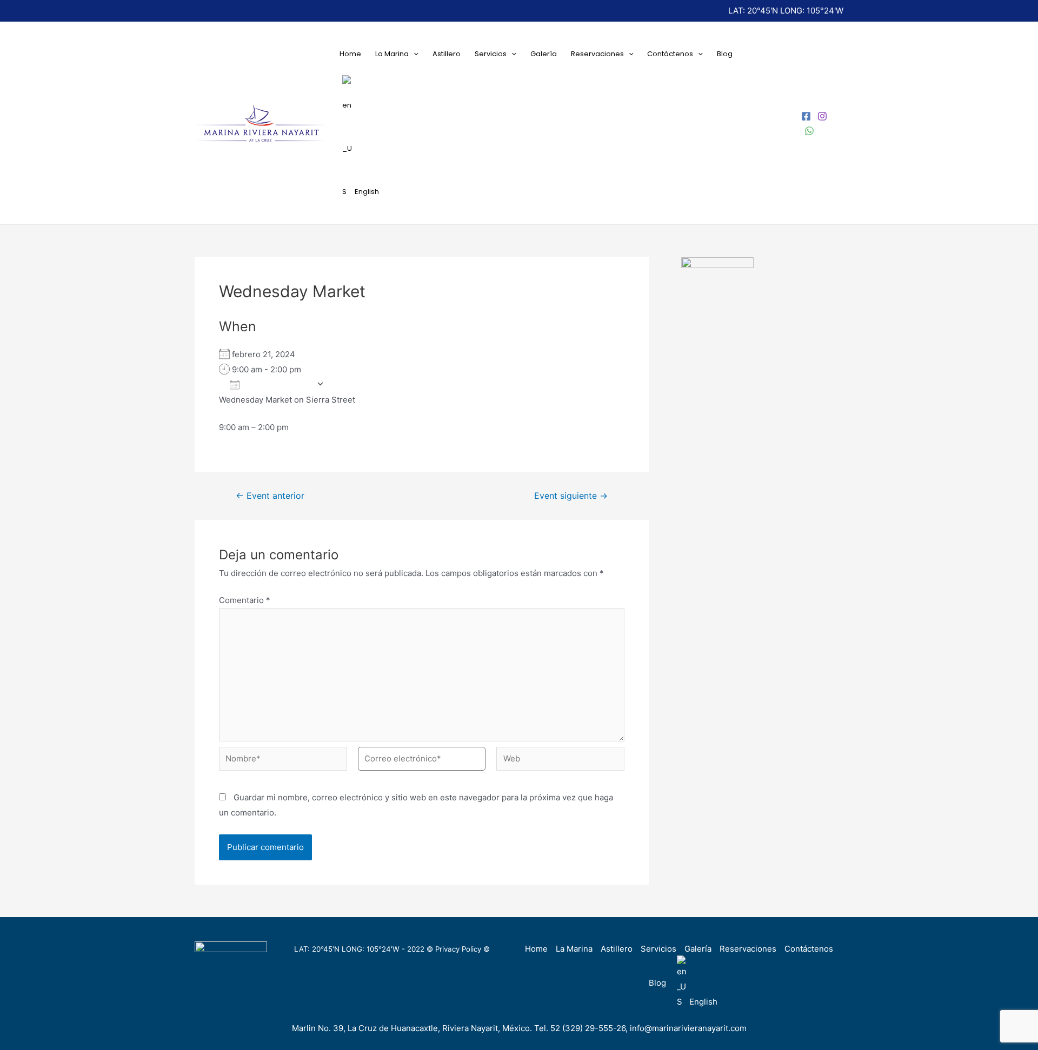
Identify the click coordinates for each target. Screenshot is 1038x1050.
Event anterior (270, 496)
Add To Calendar (278, 384)
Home (350, 54)
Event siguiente (571, 496)
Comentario (244, 600)
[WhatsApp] (809, 131)
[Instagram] (822, 116)
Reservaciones (597, 54)
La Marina (392, 54)
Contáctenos (670, 54)
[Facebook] (806, 116)
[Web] (560, 760)
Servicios (491, 54)
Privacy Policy (458, 949)
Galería (543, 54)
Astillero (446, 54)
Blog (725, 54)
